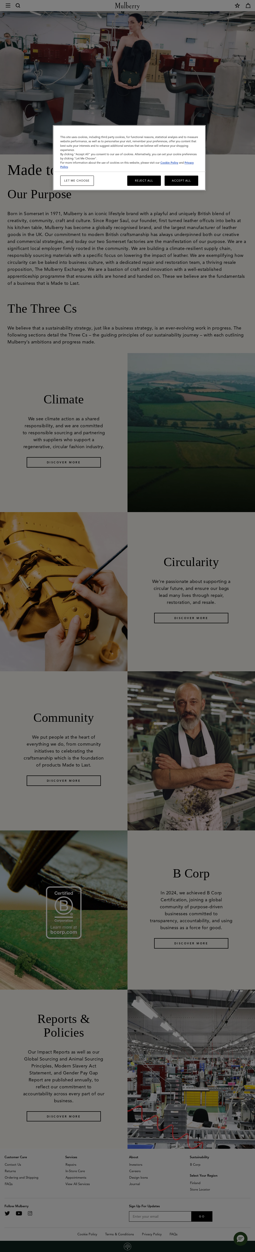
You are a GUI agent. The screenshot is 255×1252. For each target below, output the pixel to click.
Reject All (144, 180)
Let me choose (77, 180)
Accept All (181, 180)
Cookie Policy (169, 162)
